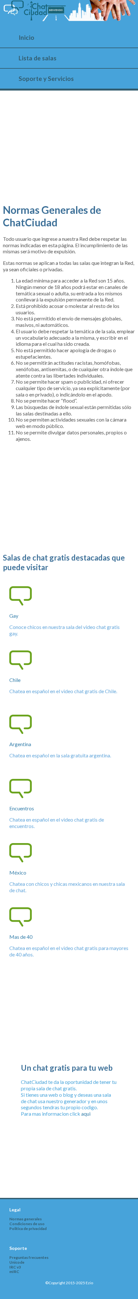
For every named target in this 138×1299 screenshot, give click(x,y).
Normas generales (25, 1218)
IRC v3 (15, 1267)
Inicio (26, 37)
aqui (86, 1114)
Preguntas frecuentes (28, 1257)
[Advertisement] (69, 151)
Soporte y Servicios (46, 78)
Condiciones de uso (27, 1223)
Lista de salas (37, 58)
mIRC (14, 1271)
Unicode (16, 1262)
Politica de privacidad (28, 1228)
